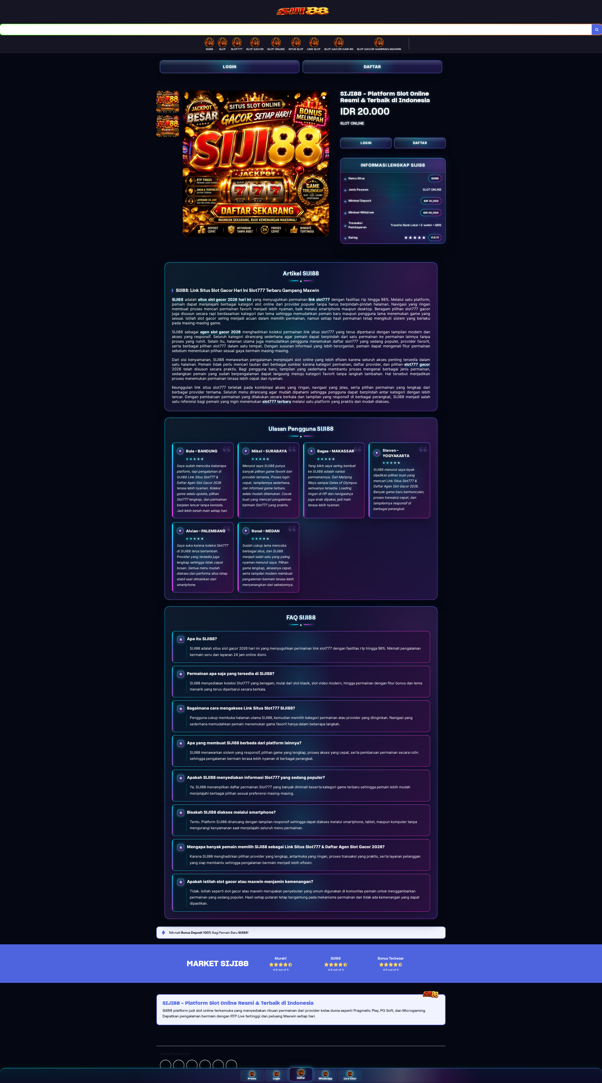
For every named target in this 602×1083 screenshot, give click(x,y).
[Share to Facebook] (178, 1065)
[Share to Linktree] (192, 1065)
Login (229, 66)
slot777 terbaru (276, 401)
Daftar (372, 66)
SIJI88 (177, 299)
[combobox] (296, 29)
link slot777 (319, 299)
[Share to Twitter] (165, 1065)
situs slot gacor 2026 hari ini (224, 299)
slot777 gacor (417, 364)
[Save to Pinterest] (205, 1065)
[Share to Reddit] (218, 1065)
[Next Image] (325, 164)
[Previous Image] (186, 164)
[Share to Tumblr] (231, 1065)
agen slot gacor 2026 (220, 332)
